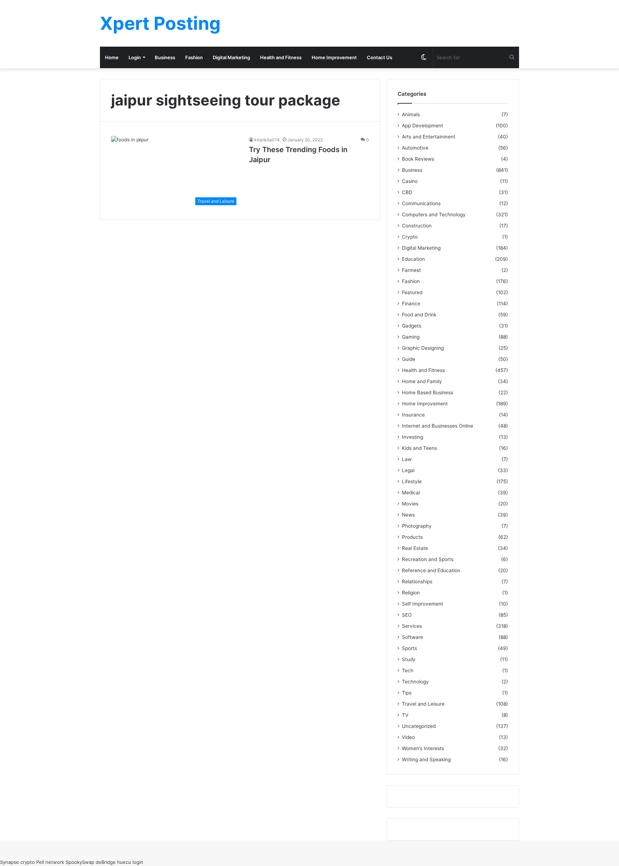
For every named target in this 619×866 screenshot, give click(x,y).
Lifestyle (412, 481)
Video (408, 737)
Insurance (413, 415)
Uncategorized (419, 726)
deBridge (106, 862)
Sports (409, 648)
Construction (417, 226)
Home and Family (422, 381)
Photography (417, 526)
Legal (408, 470)
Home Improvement (334, 57)
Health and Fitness (281, 57)
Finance (411, 303)
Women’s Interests (423, 748)
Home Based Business (427, 392)
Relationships (417, 581)
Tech (407, 670)
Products (412, 537)
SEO (407, 615)
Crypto (410, 237)
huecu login (130, 862)
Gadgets (411, 326)
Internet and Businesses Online (437, 426)
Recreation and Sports (428, 559)
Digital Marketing (231, 57)
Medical (411, 492)
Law (407, 459)
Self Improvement (422, 604)
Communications (421, 203)
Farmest (411, 270)
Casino (410, 181)
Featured (412, 292)
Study (409, 659)
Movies (410, 504)
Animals (411, 114)
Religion (411, 593)
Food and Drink (419, 314)
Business (165, 57)
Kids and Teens (419, 448)
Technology (415, 681)
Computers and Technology (434, 214)
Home (112, 57)
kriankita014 (267, 139)
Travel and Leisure (423, 704)
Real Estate (415, 548)
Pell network (50, 862)
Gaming (410, 337)
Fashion (194, 57)
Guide (408, 359)
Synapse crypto (17, 862)
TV (405, 715)
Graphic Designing (423, 348)
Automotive (415, 148)
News (408, 515)
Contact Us (379, 57)
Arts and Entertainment (428, 137)
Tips (407, 693)
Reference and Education (431, 570)
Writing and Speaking (426, 759)
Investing (412, 437)
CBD (407, 192)
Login (135, 57)
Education (413, 259)
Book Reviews (418, 159)
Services (412, 626)
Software (412, 637)
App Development (422, 125)
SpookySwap (80, 862)
